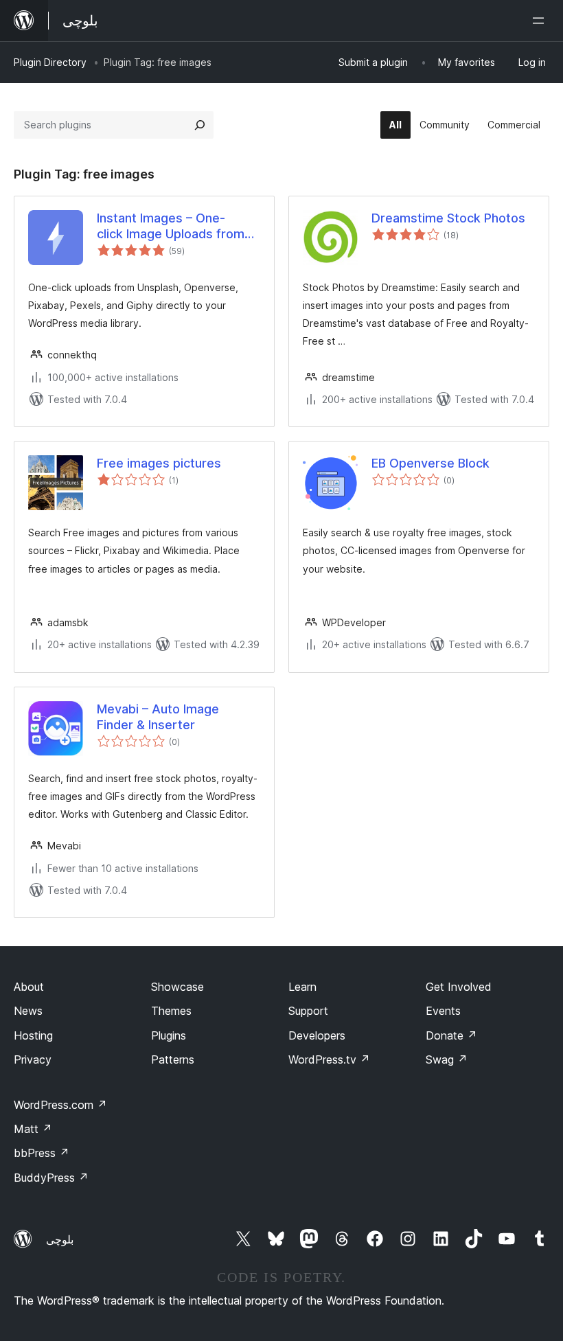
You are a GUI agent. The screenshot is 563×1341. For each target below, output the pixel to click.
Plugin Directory (50, 62)
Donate (451, 1035)
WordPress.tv (329, 1059)
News (28, 1011)
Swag (447, 1059)
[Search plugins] (200, 125)
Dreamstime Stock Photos (448, 218)
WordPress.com (60, 1105)
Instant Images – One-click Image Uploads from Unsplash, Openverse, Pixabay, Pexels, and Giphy (175, 226)
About (29, 987)
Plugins (168, 1035)
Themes (171, 1011)
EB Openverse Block (430, 463)
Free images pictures (159, 463)
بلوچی (59, 1239)
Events (443, 1011)
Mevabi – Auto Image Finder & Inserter (158, 717)
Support (308, 1011)
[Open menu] (541, 20)
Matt (33, 1129)
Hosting (33, 1035)
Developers (316, 1035)
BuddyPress (51, 1177)
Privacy (32, 1059)
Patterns (172, 1059)
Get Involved (459, 987)
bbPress (41, 1153)
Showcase (177, 987)
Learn (302, 987)
